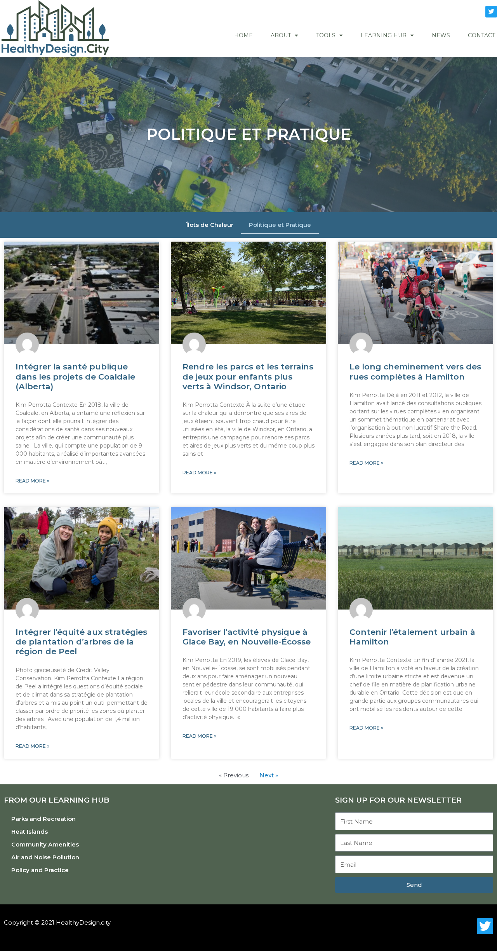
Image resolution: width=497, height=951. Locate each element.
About (281, 35)
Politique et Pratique (280, 224)
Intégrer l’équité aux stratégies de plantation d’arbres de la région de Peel (81, 641)
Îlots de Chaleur (209, 224)
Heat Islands (29, 831)
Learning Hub (384, 35)
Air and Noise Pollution (45, 857)
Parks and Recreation (43, 818)
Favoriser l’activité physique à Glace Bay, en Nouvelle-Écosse (246, 636)
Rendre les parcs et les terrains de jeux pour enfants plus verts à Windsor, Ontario (247, 376)
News (441, 35)
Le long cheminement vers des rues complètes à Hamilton (415, 371)
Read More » (32, 481)
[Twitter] (491, 11)
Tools (325, 35)
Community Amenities (45, 844)
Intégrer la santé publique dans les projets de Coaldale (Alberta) (75, 376)
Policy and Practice (40, 870)
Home (243, 35)
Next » (268, 775)
